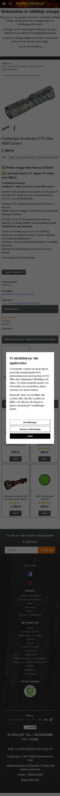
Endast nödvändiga (30, 429)
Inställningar (30, 422)
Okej (30, 436)
